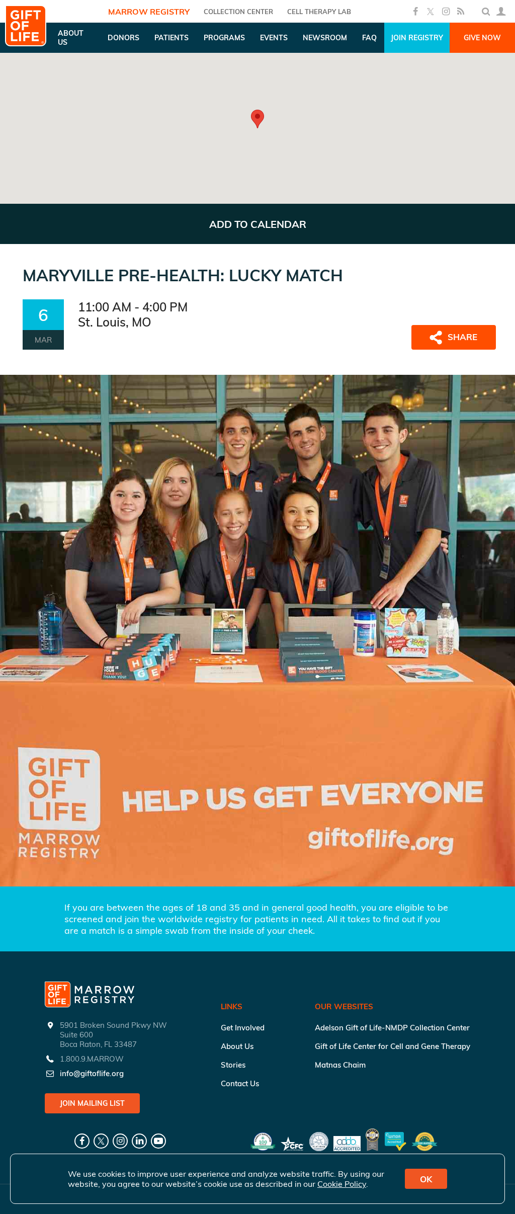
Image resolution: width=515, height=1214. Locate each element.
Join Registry (417, 37)
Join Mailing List (92, 1103)
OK (426, 1179)
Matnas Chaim (340, 1065)
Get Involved (243, 1027)
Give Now (482, 37)
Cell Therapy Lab (319, 12)
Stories (233, 1065)
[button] (257, 119)
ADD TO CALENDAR (257, 224)
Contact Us (240, 1083)
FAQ (369, 37)
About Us (237, 1046)
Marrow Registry (149, 12)
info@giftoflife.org (92, 1073)
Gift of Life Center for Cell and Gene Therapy (392, 1046)
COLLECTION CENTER (238, 12)
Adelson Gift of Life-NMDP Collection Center (392, 1027)
